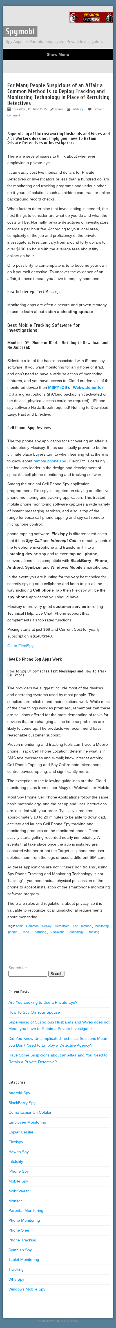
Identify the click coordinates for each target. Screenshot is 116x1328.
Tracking (93, 932)
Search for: (18, 967)
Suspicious (57, 932)
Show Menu (58, 54)
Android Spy (19, 1093)
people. (13, 932)
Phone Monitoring (24, 1220)
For (75, 926)
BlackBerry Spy (21, 1102)
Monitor (15, 1201)
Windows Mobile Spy (26, 1289)
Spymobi (20, 31)
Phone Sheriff (20, 1230)
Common (32, 926)
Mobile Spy (18, 1181)
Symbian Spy (20, 1250)
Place (25, 932)
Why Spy (16, 1279)
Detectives (62, 926)
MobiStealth (19, 1191)
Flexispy (15, 1142)
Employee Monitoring (27, 1122)
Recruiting (39, 932)
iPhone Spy (18, 1171)
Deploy (47, 926)
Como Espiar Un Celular (30, 1112)
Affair (19, 926)
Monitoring (102, 926)
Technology (76, 932)
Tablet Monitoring (23, 1259)
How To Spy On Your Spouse (34, 1012)
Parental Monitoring (25, 1210)
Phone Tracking (22, 1240)
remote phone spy (50, 461)
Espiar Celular (21, 1132)
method (86, 926)
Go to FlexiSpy (20, 645)
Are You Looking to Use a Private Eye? (42, 1002)
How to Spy (18, 1152)
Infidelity (77, 109)
